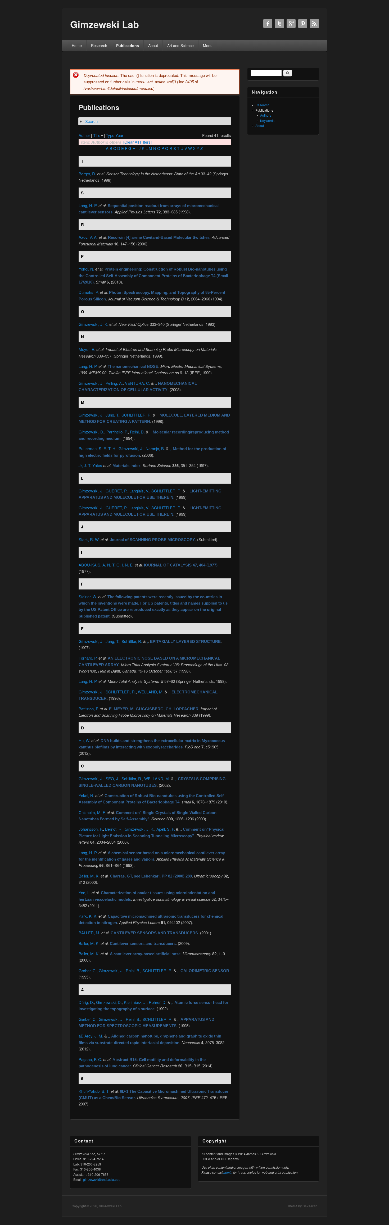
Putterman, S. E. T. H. (97, 448)
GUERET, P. (116, 490)
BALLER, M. (89, 932)
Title (96, 135)
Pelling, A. (114, 383)
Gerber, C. (88, 970)
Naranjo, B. (155, 448)
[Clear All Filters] (137, 142)
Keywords (267, 120)
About (153, 45)
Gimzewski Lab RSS (314, 23)
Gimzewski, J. (91, 383)
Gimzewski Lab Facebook (267, 23)
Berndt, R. (114, 829)
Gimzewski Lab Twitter (279, 23)
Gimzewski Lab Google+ (291, 23)
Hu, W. (84, 740)
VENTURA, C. (137, 383)
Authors (265, 115)
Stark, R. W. (89, 539)
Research (99, 45)
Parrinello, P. (117, 432)
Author (84, 135)
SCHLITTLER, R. (136, 415)
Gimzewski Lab (110, 1206)
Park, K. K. (88, 916)
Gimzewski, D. (91, 432)
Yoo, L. (85, 892)
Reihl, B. (133, 970)
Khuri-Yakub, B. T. (94, 1091)
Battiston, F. (89, 708)
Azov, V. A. (88, 237)
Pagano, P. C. (90, 1059)
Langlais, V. (139, 490)
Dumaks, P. (89, 292)
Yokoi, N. (86, 269)
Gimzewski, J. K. (93, 324)
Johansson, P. (91, 829)
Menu (207, 45)
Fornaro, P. (88, 658)
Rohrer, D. (157, 1002)
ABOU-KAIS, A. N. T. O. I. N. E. (106, 565)
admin (227, 1172)
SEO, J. (112, 778)
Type (110, 135)
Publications (127, 45)
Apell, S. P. (165, 829)
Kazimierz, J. (135, 1002)
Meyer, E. (87, 349)
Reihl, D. (137, 432)
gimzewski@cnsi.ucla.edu (101, 1179)
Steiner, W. (88, 596)
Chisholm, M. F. (92, 812)
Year (119, 135)
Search (91, 121)
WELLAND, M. (151, 691)
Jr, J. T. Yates (90, 465)
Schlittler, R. (131, 641)
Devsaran (309, 1206)
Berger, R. (87, 173)
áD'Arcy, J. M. (91, 1036)
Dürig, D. (86, 1002)
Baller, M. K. (89, 876)
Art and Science (180, 45)
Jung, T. (112, 415)
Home (77, 45)
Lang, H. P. (88, 205)
